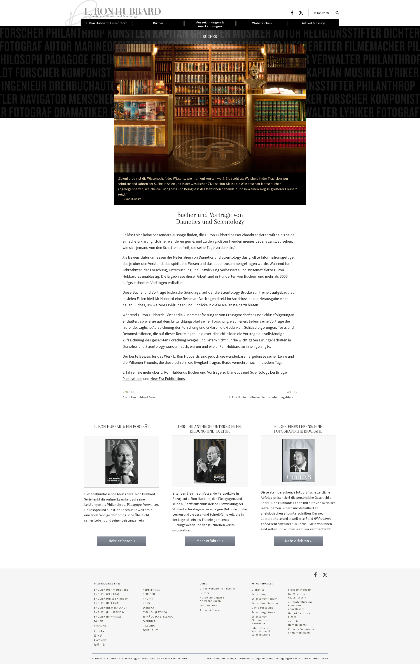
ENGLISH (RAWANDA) (107, 617)
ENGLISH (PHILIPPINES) (109, 612)
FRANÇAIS (100, 626)
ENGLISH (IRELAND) (106, 603)
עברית (99, 631)
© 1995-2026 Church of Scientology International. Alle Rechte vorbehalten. (140, 658)
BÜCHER (210, 36)
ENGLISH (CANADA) (106, 594)
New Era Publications (167, 379)
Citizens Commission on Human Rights (302, 631)
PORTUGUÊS (151, 630)
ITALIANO (149, 626)
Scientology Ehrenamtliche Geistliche (261, 620)
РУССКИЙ (100, 640)
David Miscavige (262, 608)
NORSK (147, 603)
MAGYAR (148, 599)
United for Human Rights (300, 615)
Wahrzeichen (208, 605)
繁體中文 (99, 645)
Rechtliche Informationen (311, 658)
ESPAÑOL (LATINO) (155, 612)
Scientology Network (265, 599)
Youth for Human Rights (297, 623)
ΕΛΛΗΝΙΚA (149, 621)
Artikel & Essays (210, 610)
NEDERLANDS (151, 590)
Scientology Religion (265, 603)
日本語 (98, 636)
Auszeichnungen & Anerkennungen (212, 599)
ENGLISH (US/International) (112, 590)
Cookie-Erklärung (248, 658)
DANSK (98, 621)
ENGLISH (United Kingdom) (112, 599)
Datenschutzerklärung (219, 658)
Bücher (204, 593)
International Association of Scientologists (261, 632)
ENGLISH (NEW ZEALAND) (110, 608)
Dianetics (258, 590)
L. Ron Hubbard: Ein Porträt (217, 589)
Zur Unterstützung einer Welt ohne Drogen (300, 605)
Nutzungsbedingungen (277, 658)
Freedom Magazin (300, 590)
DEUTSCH (149, 594)
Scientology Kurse (263, 612)
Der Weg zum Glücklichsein (297, 596)
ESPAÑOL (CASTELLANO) (159, 617)
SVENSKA (148, 608)
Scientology (259, 594)
